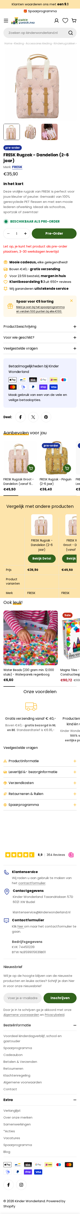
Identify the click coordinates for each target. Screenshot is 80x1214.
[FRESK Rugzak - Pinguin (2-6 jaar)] (56, 458)
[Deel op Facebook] (20, 417)
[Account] (56, 20)
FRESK (17, 167)
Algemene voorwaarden (21, 1015)
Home (8, 43)
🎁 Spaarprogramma (40, 11)
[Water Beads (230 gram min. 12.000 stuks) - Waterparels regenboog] (30, 638)
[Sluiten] (71, 301)
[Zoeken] (70, 32)
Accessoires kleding (39, 43)
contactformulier (31, 883)
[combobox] (40, 33)
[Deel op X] (33, 417)
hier (20, 926)
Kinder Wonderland (30, 1201)
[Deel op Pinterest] (46, 417)
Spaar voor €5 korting (35, 301)
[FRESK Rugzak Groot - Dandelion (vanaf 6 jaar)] (20, 458)
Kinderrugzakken (64, 43)
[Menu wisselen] (6, 20)
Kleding (19, 43)
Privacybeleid (54, 1015)
